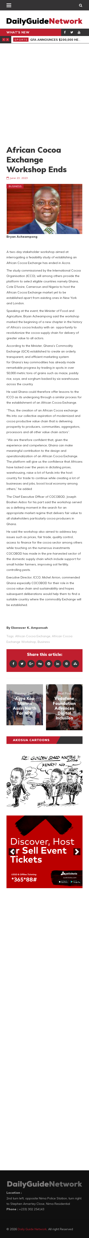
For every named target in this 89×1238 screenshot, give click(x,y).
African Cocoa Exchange (32, 636)
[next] (76, 851)
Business (15, 186)
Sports (21, 39)
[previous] (12, 851)
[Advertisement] (44, 94)
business (44, 642)
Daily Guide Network (32, 1229)
